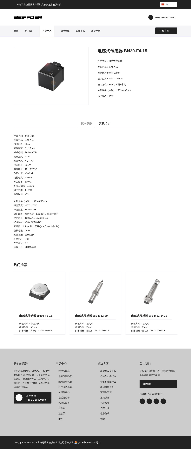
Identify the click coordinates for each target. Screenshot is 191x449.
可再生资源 (106, 392)
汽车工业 (104, 408)
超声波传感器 (65, 387)
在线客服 (164, 30)
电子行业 (104, 413)
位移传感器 (64, 392)
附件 (60, 419)
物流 (102, 419)
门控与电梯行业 (108, 376)
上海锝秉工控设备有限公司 (50, 442)
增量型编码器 (65, 376)
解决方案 (65, 31)
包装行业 (104, 403)
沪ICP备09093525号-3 (89, 442)
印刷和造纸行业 (108, 381)
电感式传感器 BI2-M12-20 (91, 315)
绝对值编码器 (65, 381)
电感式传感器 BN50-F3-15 (35, 315)
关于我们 (28, 31)
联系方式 (95, 31)
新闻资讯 (80, 31)
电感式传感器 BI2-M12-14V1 (149, 315)
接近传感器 (64, 397)
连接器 (61, 413)
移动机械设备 (107, 387)
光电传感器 (64, 403)
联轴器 (61, 408)
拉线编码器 (64, 371)
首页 (16, 31)
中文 (168, 4)
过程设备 (104, 397)
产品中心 (47, 31)
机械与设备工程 (108, 371)
